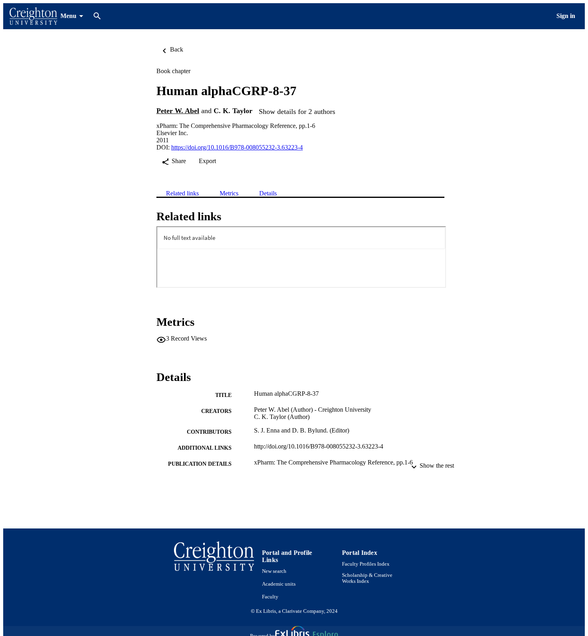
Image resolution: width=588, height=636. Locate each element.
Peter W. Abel (177, 111)
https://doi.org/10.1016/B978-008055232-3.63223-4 (237, 147)
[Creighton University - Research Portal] (33, 16)
